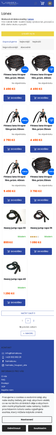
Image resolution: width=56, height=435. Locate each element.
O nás (4, 376)
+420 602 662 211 (13, 357)
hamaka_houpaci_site (16, 365)
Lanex (31, 19)
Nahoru (29, 333)
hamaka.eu (10, 361)
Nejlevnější (25, 41)
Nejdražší (36, 41)
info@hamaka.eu (13, 353)
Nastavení (27, 419)
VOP (3, 386)
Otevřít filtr (28, 33)
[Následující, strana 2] (28, 320)
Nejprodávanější (10, 47)
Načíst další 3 (28, 313)
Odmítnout (14, 428)
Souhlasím (40, 428)
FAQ (3, 379)
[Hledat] (35, 3)
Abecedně (25, 47)
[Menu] (50, 3)
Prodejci (5, 383)
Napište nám (7, 390)
